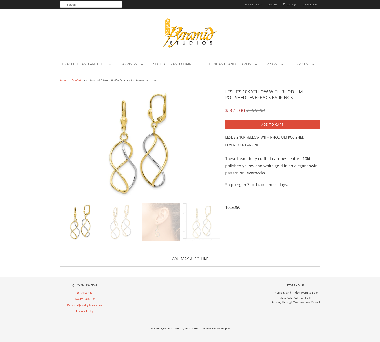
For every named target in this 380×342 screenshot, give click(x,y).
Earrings (129, 64)
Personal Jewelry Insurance (84, 305)
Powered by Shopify (218, 328)
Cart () (292, 4)
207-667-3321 (253, 4)
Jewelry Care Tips (84, 299)
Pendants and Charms (231, 64)
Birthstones (84, 293)
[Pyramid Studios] (190, 34)
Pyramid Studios (170, 328)
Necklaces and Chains (174, 64)
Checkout (310, 4)
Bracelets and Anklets (84, 64)
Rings (273, 64)
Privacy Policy (84, 311)
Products (77, 80)
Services (301, 64)
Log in (272, 4)
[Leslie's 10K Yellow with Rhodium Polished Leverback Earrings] (140, 144)
